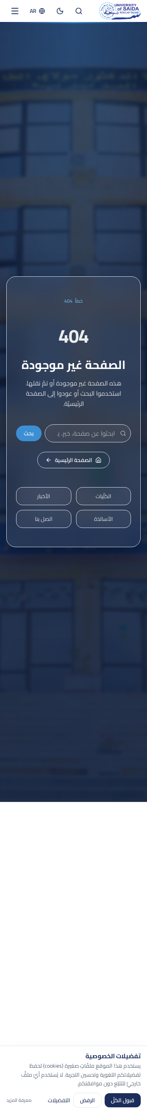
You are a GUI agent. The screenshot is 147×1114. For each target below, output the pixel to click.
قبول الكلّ (122, 1100)
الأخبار (43, 496)
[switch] (60, 11)
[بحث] (78, 11)
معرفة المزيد (19, 1100)
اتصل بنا (44, 519)
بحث (29, 433)
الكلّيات (103, 496)
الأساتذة (103, 519)
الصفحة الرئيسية (73, 460)
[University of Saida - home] (120, 11)
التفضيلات (59, 1100)
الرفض (87, 1100)
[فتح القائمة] (15, 11)
